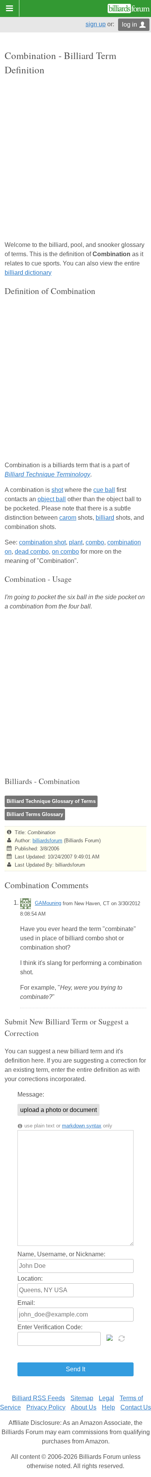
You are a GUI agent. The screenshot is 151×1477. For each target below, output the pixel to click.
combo (95, 542)
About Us (83, 1407)
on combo (65, 551)
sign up (96, 24)
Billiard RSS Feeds (38, 1398)
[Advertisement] (75, 159)
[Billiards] (128, 8)
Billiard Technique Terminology (47, 474)
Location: (30, 1278)
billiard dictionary (28, 272)
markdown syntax (81, 1126)
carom (67, 517)
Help (108, 1407)
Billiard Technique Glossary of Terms (51, 801)
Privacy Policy (45, 1407)
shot (57, 490)
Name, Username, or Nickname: (61, 1254)
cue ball (104, 490)
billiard (105, 517)
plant (75, 542)
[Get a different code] (122, 1338)
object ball (52, 499)
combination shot (42, 542)
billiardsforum (47, 840)
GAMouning (48, 903)
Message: (30, 1094)
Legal (106, 1398)
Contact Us (135, 1407)
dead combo (32, 551)
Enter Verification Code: (49, 1327)
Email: (26, 1303)
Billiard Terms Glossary (35, 814)
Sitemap (81, 1398)
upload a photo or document (58, 1110)
